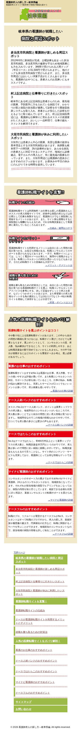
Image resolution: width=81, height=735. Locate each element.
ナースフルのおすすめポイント (33, 692)
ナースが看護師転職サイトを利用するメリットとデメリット (40, 621)
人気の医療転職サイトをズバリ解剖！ (38, 640)
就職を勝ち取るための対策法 (31, 632)
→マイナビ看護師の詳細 (60, 500)
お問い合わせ (23, 709)
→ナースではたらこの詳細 (59, 462)
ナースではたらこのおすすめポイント (36, 671)
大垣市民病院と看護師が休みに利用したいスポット (40, 592)
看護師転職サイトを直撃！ (31, 601)
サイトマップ (23, 701)
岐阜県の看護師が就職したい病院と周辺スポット (39, 559)
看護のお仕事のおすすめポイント (34, 650)
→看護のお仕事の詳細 (61, 391)
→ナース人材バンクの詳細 (59, 425)
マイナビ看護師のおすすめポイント (35, 682)
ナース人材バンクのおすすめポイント (36, 660)
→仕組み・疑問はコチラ (59, 228)
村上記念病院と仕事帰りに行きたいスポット (40, 581)
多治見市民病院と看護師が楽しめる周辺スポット (40, 571)
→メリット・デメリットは (58, 265)
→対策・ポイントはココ (59, 302)
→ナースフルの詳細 (63, 534)
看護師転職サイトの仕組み (30, 610)
